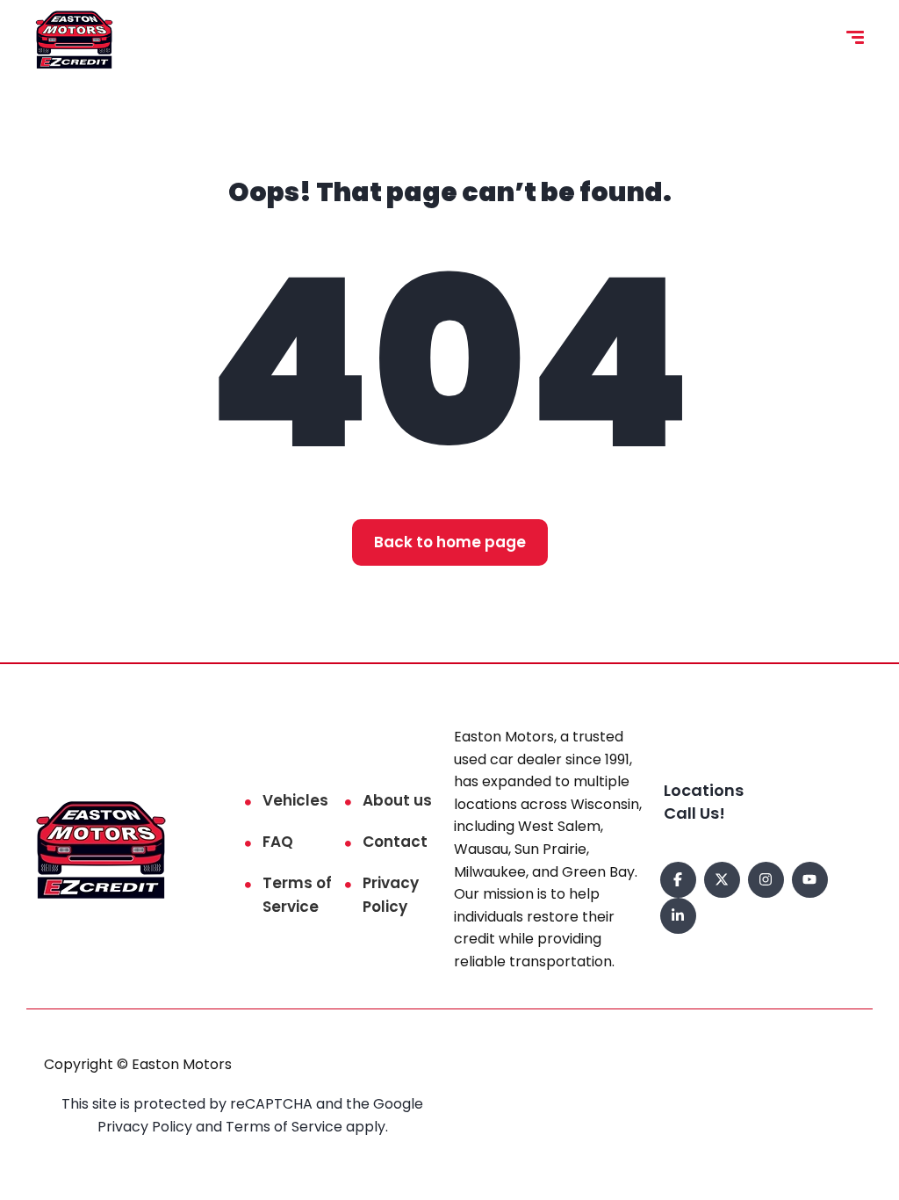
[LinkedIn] (678, 916)
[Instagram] (766, 880)
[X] (722, 880)
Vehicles (295, 800)
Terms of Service (297, 894)
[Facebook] (678, 880)
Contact (395, 841)
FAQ (278, 841)
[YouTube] (810, 880)
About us (397, 800)
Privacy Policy (391, 894)
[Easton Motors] (74, 39)
